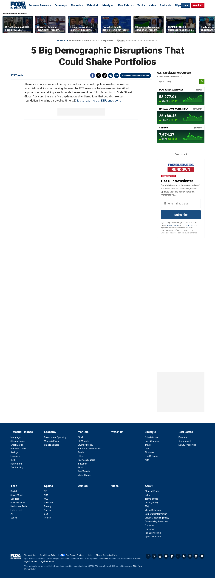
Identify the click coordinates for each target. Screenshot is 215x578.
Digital (14, 491)
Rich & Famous (152, 441)
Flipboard (172, 556)
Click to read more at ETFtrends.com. (98, 100)
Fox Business (18, 5)
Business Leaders (86, 460)
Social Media (17, 495)
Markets (76, 5)
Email (116, 75)
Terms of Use (187, 225)
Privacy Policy (172, 225)
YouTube (166, 556)
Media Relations (153, 510)
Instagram (160, 556)
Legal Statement (47, 561)
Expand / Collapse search (178, 5)
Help (90, 555)
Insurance (15, 456)
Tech (140, 5)
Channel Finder (152, 491)
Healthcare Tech (19, 506)
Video (152, 5)
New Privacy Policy (48, 555)
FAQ (147, 506)
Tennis (47, 517)
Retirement (16, 463)
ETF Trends (17, 75)
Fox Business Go (153, 533)
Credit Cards (17, 445)
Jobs (147, 495)
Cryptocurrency (85, 445)
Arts (147, 460)
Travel (148, 445)
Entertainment (152, 437)
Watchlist (92, 5)
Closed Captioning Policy (157, 517)
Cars (147, 448)
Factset (104, 559)
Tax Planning (17, 467)
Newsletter (189, 556)
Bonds (81, 452)
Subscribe (180, 214)
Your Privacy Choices (75, 555)
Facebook (92, 75)
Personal (182, 437)
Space (14, 517)
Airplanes (149, 452)
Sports (48, 485)
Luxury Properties (187, 445)
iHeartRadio (201, 556)
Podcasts (165, 5)
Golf (46, 514)
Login (185, 5)
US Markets (83, 441)
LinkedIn (178, 556)
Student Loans (18, 441)
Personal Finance (38, 5)
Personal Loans (18, 448)
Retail (80, 467)
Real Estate (125, 5)
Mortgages (16, 437)
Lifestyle (107, 5)
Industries (83, 463)
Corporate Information (156, 514)
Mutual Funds (84, 475)
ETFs (80, 456)
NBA (46, 495)
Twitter (98, 75)
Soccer (47, 510)
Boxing (47, 506)
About (149, 485)
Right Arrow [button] (209, 25)
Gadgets (15, 499)
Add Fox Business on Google (136, 75)
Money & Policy (51, 441)
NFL (46, 491)
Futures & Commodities (89, 448)
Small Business (51, 445)
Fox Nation (150, 529)
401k (13, 460)
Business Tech (18, 502)
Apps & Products (153, 536)
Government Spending (55, 437)
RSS (184, 556)
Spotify (195, 556)
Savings (14, 452)
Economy (60, 5)
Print (110, 75)
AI (12, 514)
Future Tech (16, 510)
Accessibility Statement (156, 521)
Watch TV (198, 5)
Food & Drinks (151, 456)
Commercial (184, 441)
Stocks (81, 437)
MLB (46, 499)
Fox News (149, 525)
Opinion (83, 485)
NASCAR (48, 502)
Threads (104, 75)
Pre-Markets (84, 471)
